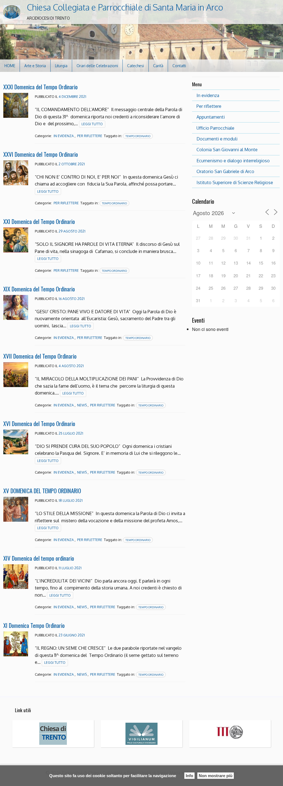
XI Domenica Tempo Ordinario (34, 625)
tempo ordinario (137, 136)
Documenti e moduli (216, 139)
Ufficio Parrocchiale (215, 128)
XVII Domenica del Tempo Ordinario (40, 356)
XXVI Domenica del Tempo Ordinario (40, 154)
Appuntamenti (210, 117)
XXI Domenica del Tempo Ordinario (39, 221)
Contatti (179, 65)
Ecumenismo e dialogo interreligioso (233, 160)
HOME (9, 65)
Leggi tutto (92, 124)
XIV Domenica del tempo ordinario (38, 558)
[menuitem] (10, 65)
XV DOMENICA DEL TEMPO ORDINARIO (42, 490)
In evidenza (64, 136)
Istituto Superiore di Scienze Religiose (234, 182)
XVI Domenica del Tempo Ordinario (39, 423)
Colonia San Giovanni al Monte (227, 149)
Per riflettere (208, 106)
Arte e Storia (35, 65)
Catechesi (135, 65)
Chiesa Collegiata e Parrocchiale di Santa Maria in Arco (125, 7)
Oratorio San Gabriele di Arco (225, 171)
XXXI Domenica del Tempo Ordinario (40, 86)
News (82, 405)
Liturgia (61, 65)
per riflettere (89, 136)
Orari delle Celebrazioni (97, 65)
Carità (158, 65)
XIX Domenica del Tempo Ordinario (39, 288)
